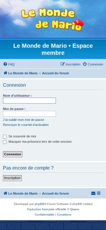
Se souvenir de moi (22, 136)
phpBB (39, 204)
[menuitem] (9, 64)
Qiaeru (74, 209)
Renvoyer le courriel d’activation (26, 124)
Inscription (12, 178)
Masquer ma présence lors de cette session (40, 141)
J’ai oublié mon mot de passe (23, 119)
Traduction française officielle (46, 209)
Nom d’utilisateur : (17, 95)
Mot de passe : (14, 109)
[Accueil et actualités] (52, 19)
